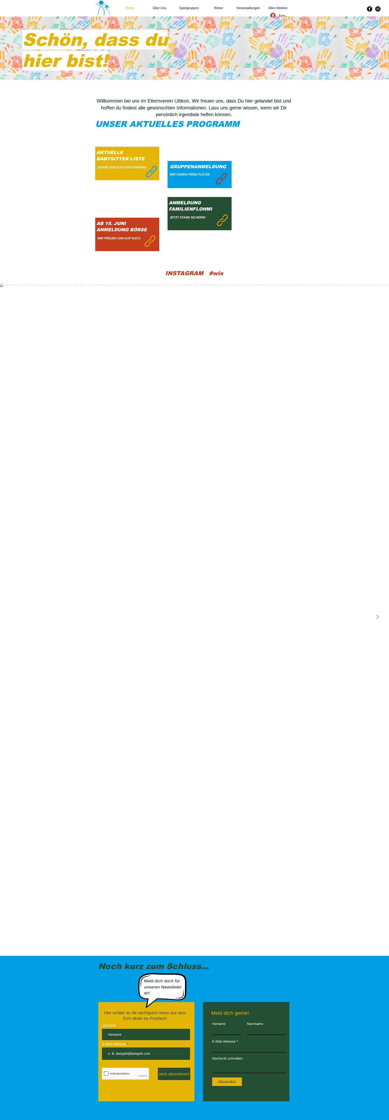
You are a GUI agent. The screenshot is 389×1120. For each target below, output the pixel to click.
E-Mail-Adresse (114, 1044)
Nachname (255, 1024)
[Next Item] (377, 617)
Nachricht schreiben (227, 1058)
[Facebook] (369, 9)
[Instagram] (377, 9)
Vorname (109, 1025)
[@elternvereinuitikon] (206, 273)
